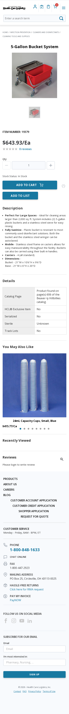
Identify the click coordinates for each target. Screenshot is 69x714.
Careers (8, 489)
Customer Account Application (34, 500)
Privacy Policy (34, 691)
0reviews (25, 149)
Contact (17, 691)
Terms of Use (49, 691)
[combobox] (34, 18)
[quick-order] (48, 7)
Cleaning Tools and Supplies (16, 36)
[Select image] (34, 112)
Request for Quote (34, 516)
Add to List (20, 196)
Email (6, 643)
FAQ (25, 691)
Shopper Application (34, 511)
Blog (7, 495)
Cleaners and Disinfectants (46, 32)
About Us (10, 484)
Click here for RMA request (27, 589)
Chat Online (18, 556)
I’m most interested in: (15, 656)
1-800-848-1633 (25, 549)
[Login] (42, 7)
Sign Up (34, 674)
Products (10, 479)
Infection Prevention (20, 32)
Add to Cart (26, 185)
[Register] (35, 7)
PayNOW (15, 600)
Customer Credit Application (34, 506)
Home (5, 32)
